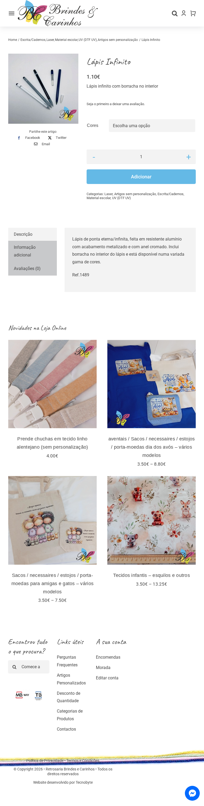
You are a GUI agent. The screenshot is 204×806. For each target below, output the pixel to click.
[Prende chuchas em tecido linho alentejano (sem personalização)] (52, 384)
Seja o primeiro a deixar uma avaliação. (116, 104)
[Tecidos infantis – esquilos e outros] (151, 520)
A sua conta (111, 641)
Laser (108, 194)
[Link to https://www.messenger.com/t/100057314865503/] (192, 793)
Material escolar (98, 198)
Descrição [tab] (23, 234)
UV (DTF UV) (121, 198)
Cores (92, 125)
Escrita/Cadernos (171, 194)
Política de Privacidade (44, 760)
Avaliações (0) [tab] (27, 268)
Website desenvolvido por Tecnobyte (63, 782)
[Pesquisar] (174, 13)
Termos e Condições (82, 760)
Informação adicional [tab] (25, 251)
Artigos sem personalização (135, 194)
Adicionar (141, 176)
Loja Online (53, 327)
